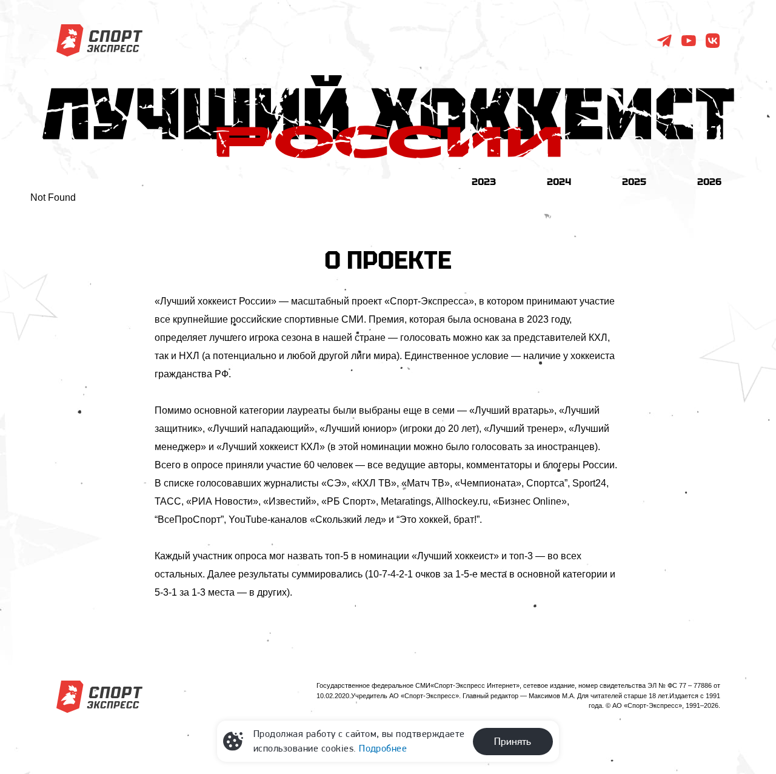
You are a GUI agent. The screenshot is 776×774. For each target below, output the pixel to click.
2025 (634, 181)
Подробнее (383, 748)
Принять (512, 741)
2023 (484, 181)
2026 (709, 181)
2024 (559, 181)
